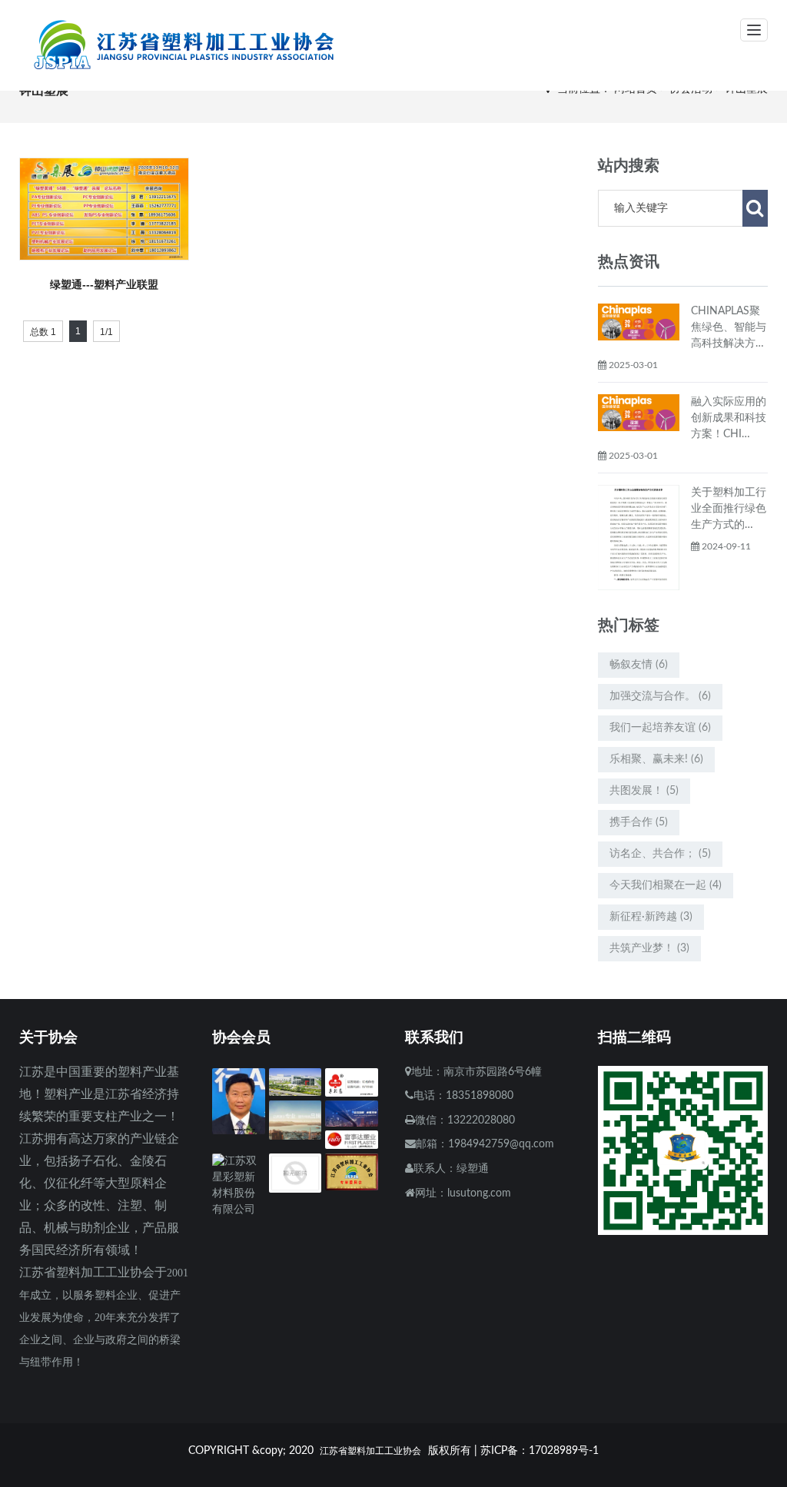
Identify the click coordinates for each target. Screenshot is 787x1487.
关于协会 (48, 1037)
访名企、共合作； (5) (660, 853)
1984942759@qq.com (501, 1144)
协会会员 (241, 1037)
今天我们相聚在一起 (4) (665, 885)
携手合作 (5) (638, 822)
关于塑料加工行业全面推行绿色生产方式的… (728, 508)
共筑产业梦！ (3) (649, 948)
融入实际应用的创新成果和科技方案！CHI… (728, 418)
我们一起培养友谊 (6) (660, 727)
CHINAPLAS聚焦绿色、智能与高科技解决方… (728, 327)
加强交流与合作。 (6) (660, 696)
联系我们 (434, 1037)
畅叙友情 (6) (638, 664)
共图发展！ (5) (644, 790)
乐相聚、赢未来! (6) (656, 759)
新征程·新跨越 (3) (650, 916)
